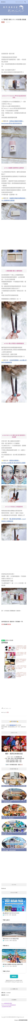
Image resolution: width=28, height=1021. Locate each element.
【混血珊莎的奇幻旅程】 (6, 1006)
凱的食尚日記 (12, 725)
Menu (4, 2)
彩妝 (8, 712)
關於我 (21, 764)
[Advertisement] (14, 39)
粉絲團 (5, 624)
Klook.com (3, 888)
